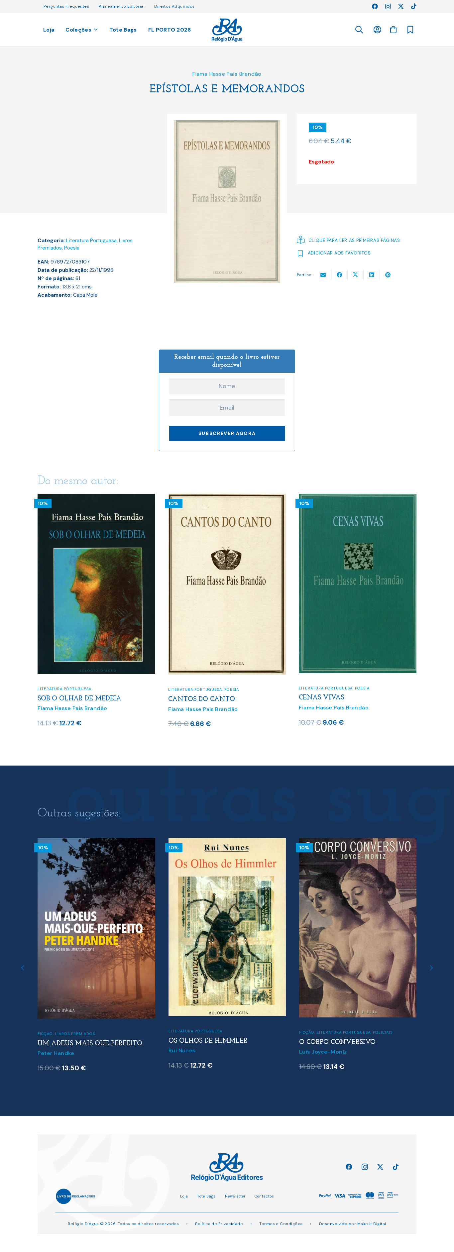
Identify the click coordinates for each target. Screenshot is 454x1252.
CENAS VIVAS (321, 697)
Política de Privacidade (219, 1223)
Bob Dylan (312, 1025)
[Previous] (23, 968)
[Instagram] (388, 6)
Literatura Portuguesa (91, 240)
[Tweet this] (356, 274)
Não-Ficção (372, 999)
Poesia (71, 248)
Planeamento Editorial (122, 6)
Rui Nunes (51, 1050)
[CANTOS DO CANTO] (227, 498)
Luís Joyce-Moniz (192, 1051)
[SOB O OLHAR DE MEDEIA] (96, 498)
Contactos (264, 1196)
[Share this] (339, 274)
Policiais (252, 1032)
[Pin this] (388, 274)
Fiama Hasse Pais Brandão (227, 73)
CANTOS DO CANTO (201, 699)
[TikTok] (413, 6)
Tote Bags (206, 1196)
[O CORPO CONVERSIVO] (227, 842)
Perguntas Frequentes (66, 6)
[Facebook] (375, 6)
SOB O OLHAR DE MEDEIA (79, 698)
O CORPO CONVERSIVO (207, 1042)
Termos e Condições (280, 1223)
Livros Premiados (319, 999)
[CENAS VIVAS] (357, 498)
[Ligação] (227, 30)
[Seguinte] (431, 968)
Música (349, 999)
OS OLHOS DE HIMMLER (77, 1041)
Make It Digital (371, 1223)
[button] (358, 30)
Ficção (176, 1032)
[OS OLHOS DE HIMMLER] (97, 842)
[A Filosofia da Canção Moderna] (358, 842)
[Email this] (323, 274)
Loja (184, 1196)
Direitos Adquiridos (174, 6)
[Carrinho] (393, 29)
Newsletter (235, 1196)
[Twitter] (401, 6)
